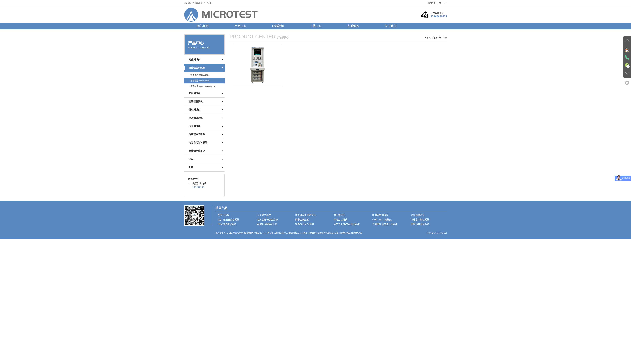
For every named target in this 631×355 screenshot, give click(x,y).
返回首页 (432, 3)
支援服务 (353, 26)
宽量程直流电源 (197, 134)
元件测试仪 (194, 59)
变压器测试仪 (196, 101)
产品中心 (240, 26)
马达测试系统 (196, 118)
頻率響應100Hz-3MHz (199, 75)
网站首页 (203, 26)
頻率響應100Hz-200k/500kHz (202, 86)
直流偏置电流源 (197, 68)
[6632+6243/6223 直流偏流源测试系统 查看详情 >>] (257, 65)
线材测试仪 (194, 109)
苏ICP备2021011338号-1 (436, 233)
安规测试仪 (194, 93)
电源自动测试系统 (198, 142)
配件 (191, 167)
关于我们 (443, 3)
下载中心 (315, 26)
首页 (435, 38)
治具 (191, 159)
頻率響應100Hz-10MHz (200, 81)
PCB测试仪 (194, 126)
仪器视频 (278, 26)
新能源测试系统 (197, 151)
